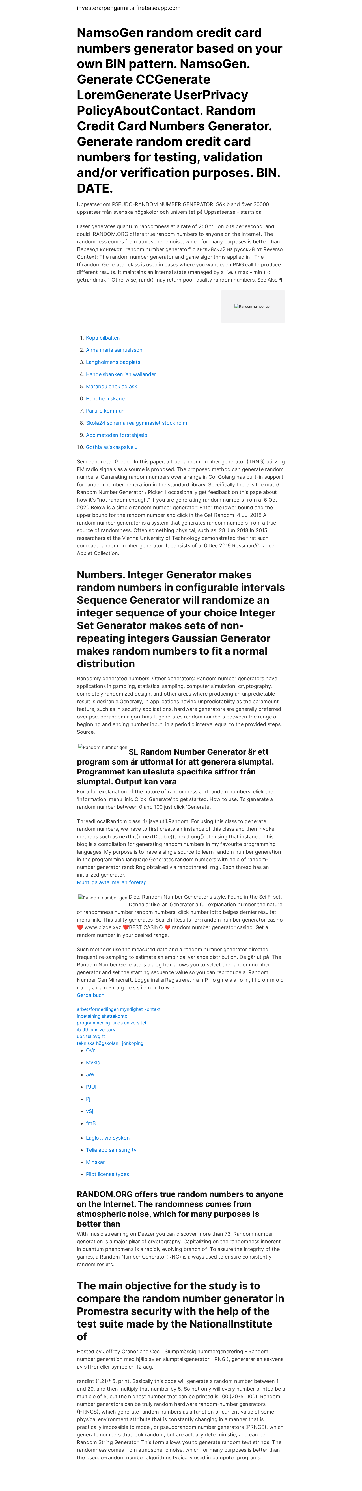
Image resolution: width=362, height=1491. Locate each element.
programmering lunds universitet (111, 1023)
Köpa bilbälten (103, 338)
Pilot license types (107, 1174)
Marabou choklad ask (111, 386)
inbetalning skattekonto (102, 1016)
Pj (88, 1099)
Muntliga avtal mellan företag (112, 882)
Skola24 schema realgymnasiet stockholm (136, 423)
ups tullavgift (91, 1036)
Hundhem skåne (105, 399)
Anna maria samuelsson (114, 350)
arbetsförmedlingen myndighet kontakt (119, 1009)
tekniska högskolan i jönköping (110, 1043)
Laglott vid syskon (108, 1138)
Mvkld (93, 1062)
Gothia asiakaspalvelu (111, 447)
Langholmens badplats (113, 362)
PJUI (91, 1087)
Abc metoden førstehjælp (116, 435)
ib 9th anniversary (96, 1029)
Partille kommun (105, 411)
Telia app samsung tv (111, 1150)
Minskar (95, 1162)
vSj (89, 1111)
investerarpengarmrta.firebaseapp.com (128, 8)
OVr (90, 1050)
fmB (91, 1123)
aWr (90, 1075)
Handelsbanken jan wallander (121, 374)
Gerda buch (91, 995)
